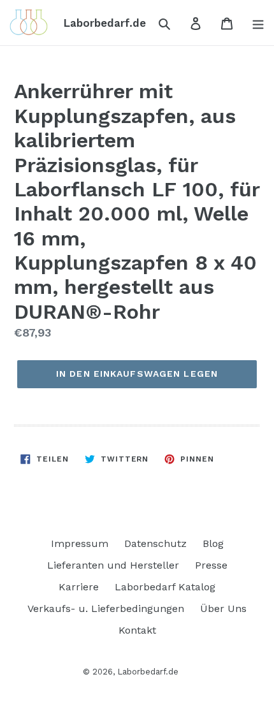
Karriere (79, 587)
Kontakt (137, 630)
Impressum (79, 543)
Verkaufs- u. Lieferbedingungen (105, 608)
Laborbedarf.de (147, 671)
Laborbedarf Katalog (165, 587)
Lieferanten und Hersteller (113, 565)
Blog (213, 543)
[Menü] (254, 23)
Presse (211, 565)
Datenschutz (155, 543)
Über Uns (223, 608)
